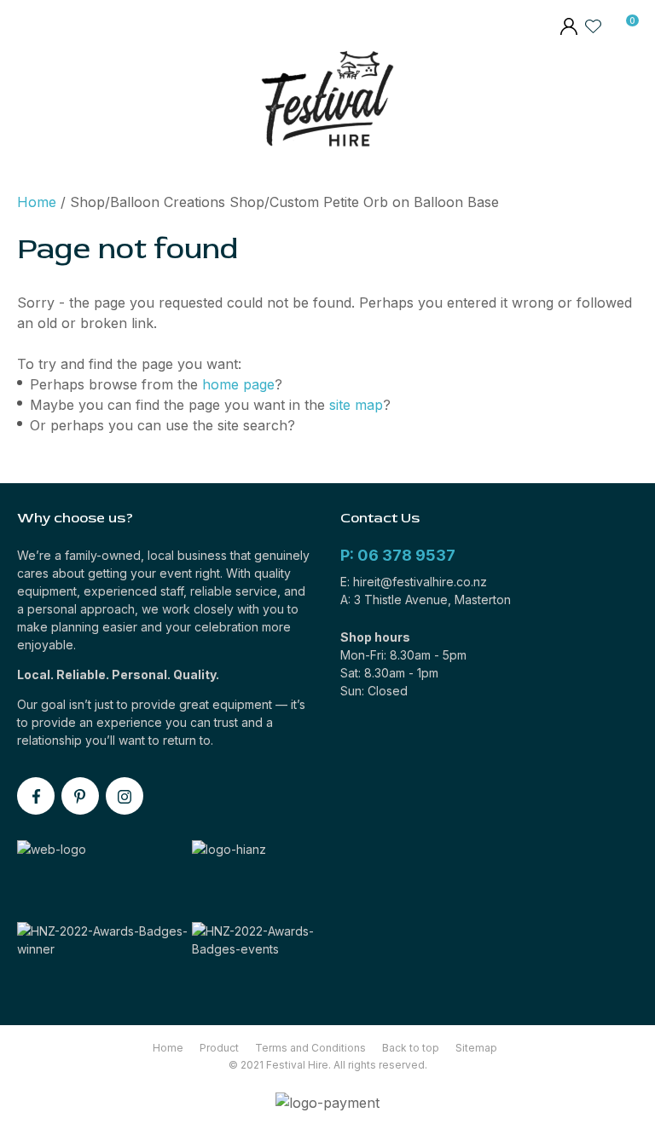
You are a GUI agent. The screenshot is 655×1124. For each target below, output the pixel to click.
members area (568, 28)
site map (356, 404)
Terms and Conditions (310, 1047)
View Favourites (593, 25)
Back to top (410, 1047)
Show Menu (28, 103)
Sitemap (476, 1047)
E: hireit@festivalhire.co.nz (413, 581)
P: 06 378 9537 (397, 555)
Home (36, 201)
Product (219, 1047)
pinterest (80, 796)
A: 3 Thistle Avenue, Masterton (425, 599)
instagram (124, 796)
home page (238, 384)
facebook (36, 796)
